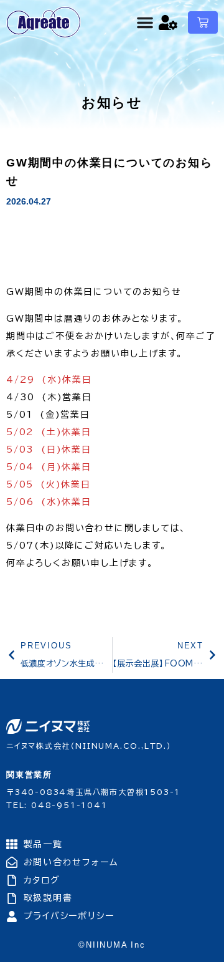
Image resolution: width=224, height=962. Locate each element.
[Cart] (203, 22)
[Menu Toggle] (145, 22)
